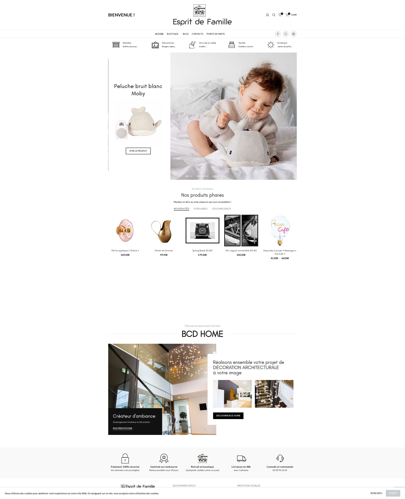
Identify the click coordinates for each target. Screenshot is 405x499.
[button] (112, 118)
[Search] (274, 15)
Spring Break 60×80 (202, 255)
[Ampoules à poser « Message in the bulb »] (280, 235)
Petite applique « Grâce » (125, 255)
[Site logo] (202, 14)
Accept (393, 493)
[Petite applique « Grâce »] (125, 235)
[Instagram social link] (286, 34)
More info (377, 493)
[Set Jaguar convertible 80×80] (241, 235)
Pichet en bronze (164, 255)
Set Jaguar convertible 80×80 (241, 255)
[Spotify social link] (293, 34)
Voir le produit (138, 151)
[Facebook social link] (278, 34)
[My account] (267, 15)
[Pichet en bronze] (164, 235)
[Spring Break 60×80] (202, 235)
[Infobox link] (125, 44)
